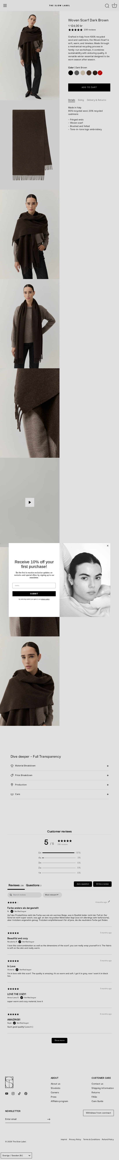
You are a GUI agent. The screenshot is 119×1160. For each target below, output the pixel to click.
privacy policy (45, 599)
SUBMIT (34, 594)
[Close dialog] (107, 545)
